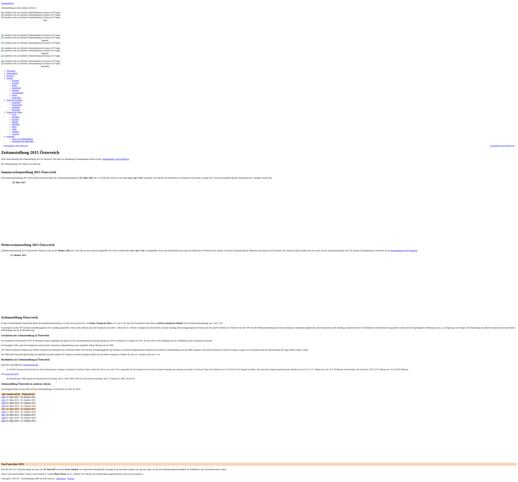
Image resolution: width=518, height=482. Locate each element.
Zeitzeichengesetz (30, 365)
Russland (16, 110)
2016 (3, 412)
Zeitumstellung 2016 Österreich (403, 250)
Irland (14, 95)
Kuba (14, 127)
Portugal (15, 90)
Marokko (16, 124)
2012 (3, 400)
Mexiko (15, 122)
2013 (3, 403)
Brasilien (15, 117)
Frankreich (16, 88)
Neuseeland (17, 105)
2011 (3, 397)
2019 (3, 421)
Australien (16, 102)
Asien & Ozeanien (14, 100)
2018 (3, 418)
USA (14, 114)
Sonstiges (10, 136)
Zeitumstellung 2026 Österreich (115, 159)
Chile (14, 129)
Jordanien (16, 107)
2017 (3, 415)
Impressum (61, 478)
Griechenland (17, 93)
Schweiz (10, 76)
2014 (3, 406)
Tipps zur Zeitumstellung (22, 139)
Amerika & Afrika (14, 112)
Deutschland (11, 73)
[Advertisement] (21, 220)
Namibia (15, 131)
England (15, 80)
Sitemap (70, 478)
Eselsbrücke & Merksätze (23, 141)
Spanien (15, 83)
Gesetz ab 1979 (11, 374)
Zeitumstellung (7, 3)
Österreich (10, 71)
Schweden (16, 97)
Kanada (15, 119)
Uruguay (15, 134)
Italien (14, 85)
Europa (9, 78)
